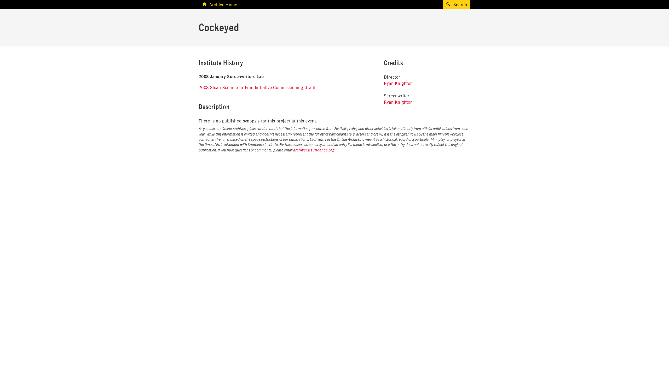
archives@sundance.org (313, 150)
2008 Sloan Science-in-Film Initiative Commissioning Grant (257, 87)
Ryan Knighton (398, 83)
